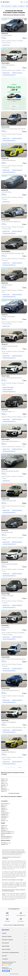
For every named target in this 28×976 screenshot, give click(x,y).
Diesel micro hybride (7, 836)
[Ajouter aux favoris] (25, 19)
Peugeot (4, 780)
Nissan (4, 788)
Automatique (6, 842)
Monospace (5, 816)
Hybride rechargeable (7, 833)
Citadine (4, 809)
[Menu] (1, 2)
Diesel (4, 827)
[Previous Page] (6, 767)
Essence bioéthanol (6, 838)
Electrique (5, 830)
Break (3, 806)
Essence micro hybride (7, 831)
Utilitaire (4, 820)
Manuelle (4, 844)
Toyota (4, 791)
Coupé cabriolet (5, 812)
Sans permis (4, 817)
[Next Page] (21, 767)
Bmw (3, 786)
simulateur (24, 882)
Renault (4, 779)
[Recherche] (21, 2)
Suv (3, 819)
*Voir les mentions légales (14, 107)
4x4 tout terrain (5, 803)
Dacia (4, 782)
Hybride (4, 828)
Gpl (3, 834)
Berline (4, 805)
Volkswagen (5, 789)
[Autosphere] (6, 2)
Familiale (4, 814)
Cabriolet (4, 808)
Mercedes (4, 785)
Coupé (3, 811)
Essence (4, 825)
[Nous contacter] (27, 2)
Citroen (4, 783)
